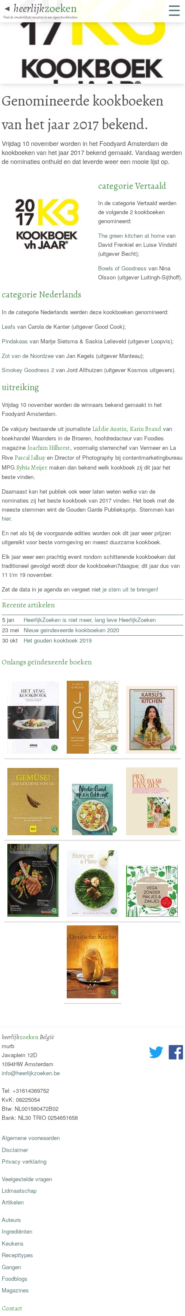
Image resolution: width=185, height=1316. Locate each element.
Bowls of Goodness (122, 268)
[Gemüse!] (34, 836)
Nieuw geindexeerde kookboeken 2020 (71, 630)
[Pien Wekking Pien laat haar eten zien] (152, 836)
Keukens (13, 1243)
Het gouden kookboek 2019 (58, 640)
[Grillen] (34, 917)
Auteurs (11, 1220)
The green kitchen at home (131, 235)
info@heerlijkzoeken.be (31, 1073)
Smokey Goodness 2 (28, 370)
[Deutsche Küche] (92, 999)
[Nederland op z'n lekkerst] (93, 836)
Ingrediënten (17, 1231)
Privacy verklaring (24, 1161)
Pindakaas (15, 341)
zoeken (45, 8)
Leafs (8, 326)
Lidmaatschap (19, 1190)
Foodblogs (15, 1278)
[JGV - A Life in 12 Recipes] (93, 754)
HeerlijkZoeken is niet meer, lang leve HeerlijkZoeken (90, 620)
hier (6, 518)
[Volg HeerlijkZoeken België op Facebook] (176, 1053)
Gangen (11, 1267)
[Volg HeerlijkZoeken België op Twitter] (156, 1053)
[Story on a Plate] (93, 917)
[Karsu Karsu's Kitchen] (152, 754)
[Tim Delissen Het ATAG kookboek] (34, 754)
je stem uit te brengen (129, 589)
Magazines (15, 1290)
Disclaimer (15, 1150)
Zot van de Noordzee (28, 356)
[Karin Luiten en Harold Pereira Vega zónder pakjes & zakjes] (152, 917)
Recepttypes (17, 1255)
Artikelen (13, 1202)
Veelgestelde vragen (27, 1179)
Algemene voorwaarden (31, 1138)
